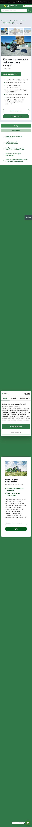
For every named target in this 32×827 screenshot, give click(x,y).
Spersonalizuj (15, 432)
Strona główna (4, 20)
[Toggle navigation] (2, 6)
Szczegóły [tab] (14, 398)
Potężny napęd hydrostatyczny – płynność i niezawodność (17, 160)
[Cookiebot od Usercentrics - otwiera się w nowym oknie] (23, 394)
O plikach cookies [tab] (25, 398)
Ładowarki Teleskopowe (8, 22)
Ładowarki (22, 20)
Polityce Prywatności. (20, 517)
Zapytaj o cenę (16, 116)
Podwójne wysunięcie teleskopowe (13, 154)
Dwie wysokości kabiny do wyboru (14, 137)
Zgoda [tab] (5, 398)
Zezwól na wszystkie (16, 426)
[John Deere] (27, 6)
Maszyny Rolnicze (14, 20)
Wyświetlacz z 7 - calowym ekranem (12, 142)
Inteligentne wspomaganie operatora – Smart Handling (15, 148)
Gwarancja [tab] (16, 130)
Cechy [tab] (16, 126)
